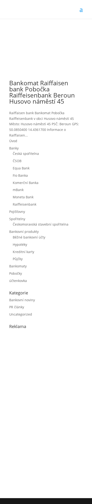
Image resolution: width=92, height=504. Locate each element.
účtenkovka (18, 280)
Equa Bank (21, 168)
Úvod (13, 141)
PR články (16, 307)
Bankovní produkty (24, 231)
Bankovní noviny (22, 300)
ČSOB (17, 161)
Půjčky (18, 259)
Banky (14, 148)
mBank (18, 190)
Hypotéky (20, 244)
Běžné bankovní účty (29, 237)
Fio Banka (20, 175)
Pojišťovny (17, 211)
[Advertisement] (44, 412)
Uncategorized (20, 314)
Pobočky (15, 273)
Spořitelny (17, 219)
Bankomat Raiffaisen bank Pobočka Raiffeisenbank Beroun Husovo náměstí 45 (42, 92)
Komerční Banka (25, 182)
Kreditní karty (23, 252)
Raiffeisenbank (24, 204)
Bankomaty (18, 266)
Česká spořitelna (26, 153)
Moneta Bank (23, 197)
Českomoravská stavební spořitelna (40, 224)
